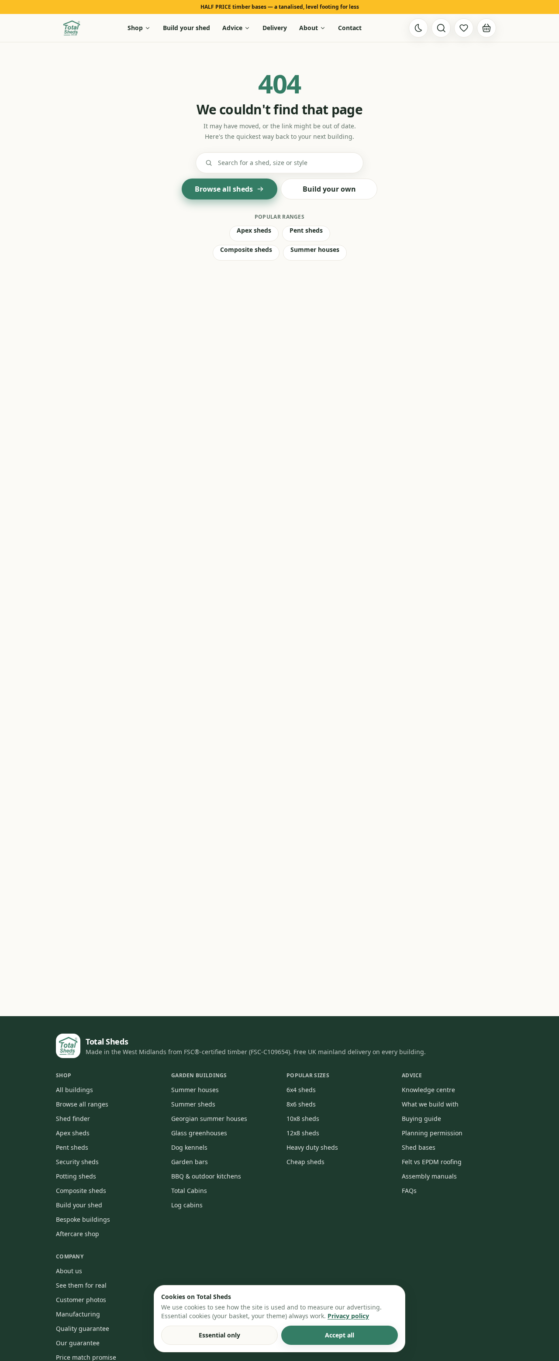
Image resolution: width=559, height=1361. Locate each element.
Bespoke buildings (83, 1219)
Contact (350, 28)
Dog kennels (189, 1147)
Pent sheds (306, 230)
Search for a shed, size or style (262, 162)
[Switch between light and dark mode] (418, 28)
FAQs (409, 1190)
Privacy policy (348, 1316)
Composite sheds (246, 249)
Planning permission (432, 1133)
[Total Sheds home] (71, 28)
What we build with (430, 1104)
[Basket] (486, 28)
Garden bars (189, 1162)
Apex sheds (254, 230)
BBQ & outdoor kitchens (206, 1176)
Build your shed (186, 28)
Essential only (219, 1335)
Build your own (329, 189)
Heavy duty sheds (312, 1147)
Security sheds (77, 1162)
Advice (232, 28)
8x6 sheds (301, 1104)
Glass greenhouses (199, 1133)
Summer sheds (193, 1104)
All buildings (74, 1090)
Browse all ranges (82, 1104)
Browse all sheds (224, 189)
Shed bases (418, 1147)
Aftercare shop (77, 1234)
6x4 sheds (301, 1090)
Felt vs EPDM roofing (432, 1162)
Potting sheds (76, 1176)
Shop (135, 28)
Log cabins (187, 1205)
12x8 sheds (302, 1133)
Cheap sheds (305, 1162)
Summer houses (314, 249)
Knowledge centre (428, 1090)
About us (69, 1271)
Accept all (339, 1335)
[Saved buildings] (463, 28)
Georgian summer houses (209, 1118)
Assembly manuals (429, 1176)
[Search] (441, 28)
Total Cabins (189, 1190)
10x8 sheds (302, 1118)
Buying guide (421, 1118)
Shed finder (73, 1118)
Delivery (274, 28)
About (308, 28)
